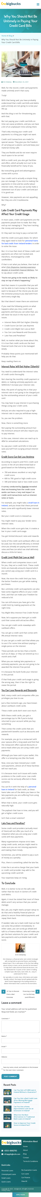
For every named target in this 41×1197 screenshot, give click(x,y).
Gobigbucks (17, 1189)
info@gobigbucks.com (12, 1154)
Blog (10, 35)
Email (4, 1046)
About (25, 1150)
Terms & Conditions (30, 1161)
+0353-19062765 (10, 1151)
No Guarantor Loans (29, 1170)
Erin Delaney (7, 82)
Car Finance (25, 1177)
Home (4, 35)
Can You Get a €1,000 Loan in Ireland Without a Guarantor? (25, 1091)
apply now (20, 1195)
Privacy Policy (5, 1190)
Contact (26, 1157)
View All (24, 1181)
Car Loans (25, 1174)
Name (4, 1036)
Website (4, 1057)
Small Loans (5, 1178)
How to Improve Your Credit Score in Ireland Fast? (25, 1124)
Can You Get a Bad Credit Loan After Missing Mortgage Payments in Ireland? (25, 1100)
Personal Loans (7, 1170)
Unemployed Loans (8, 1174)
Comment (5, 1019)
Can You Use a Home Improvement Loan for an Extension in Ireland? (23, 1109)
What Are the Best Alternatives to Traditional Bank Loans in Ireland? (24, 1117)
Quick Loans (6, 1182)
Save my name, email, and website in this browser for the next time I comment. (20, 1068)
